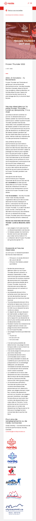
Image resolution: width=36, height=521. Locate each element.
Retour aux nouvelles (15, 10)
